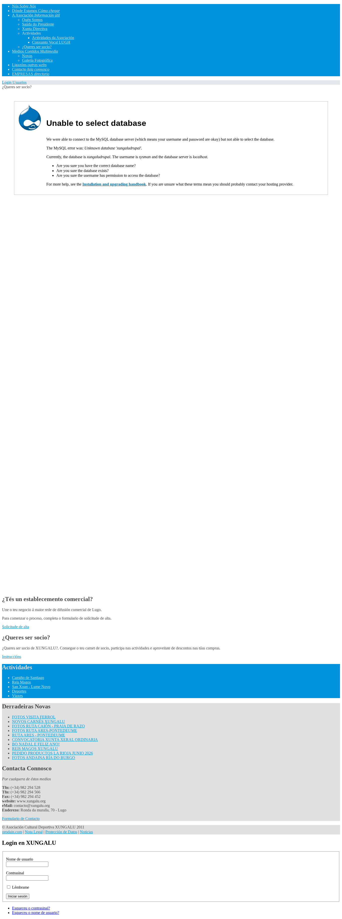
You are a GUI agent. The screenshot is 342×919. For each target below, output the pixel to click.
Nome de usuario (19, 859)
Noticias (86, 832)
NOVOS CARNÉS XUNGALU (38, 721)
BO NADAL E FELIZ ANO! (36, 744)
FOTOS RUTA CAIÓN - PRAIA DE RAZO (48, 726)
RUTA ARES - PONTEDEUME (38, 735)
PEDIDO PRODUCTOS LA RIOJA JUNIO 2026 (52, 753)
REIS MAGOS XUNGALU (35, 748)
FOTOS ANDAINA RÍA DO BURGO (43, 758)
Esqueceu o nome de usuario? (35, 912)
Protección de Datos (61, 832)
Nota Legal (34, 832)
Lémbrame (20, 887)
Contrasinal (15, 873)
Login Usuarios (14, 82)
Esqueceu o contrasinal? (31, 908)
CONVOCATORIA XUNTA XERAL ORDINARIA (55, 739)
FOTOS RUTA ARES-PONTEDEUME (44, 730)
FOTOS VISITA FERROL (34, 717)
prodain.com (12, 832)
